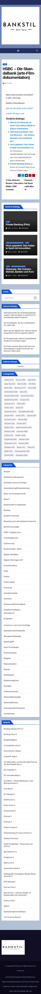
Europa (24, 400)
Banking (7, 510)
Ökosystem (21, 455)
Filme (4, 64)
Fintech (9, 407)
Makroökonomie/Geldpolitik (14, 631)
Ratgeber (7, 658)
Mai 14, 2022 (12, 252)
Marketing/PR (9, 642)
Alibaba (9, 380)
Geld (19, 407)
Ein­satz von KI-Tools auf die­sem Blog (27, 982)
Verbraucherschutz (11, 691)
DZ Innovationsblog (11, 775)
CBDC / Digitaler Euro (12, 532)
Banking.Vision (9, 734)
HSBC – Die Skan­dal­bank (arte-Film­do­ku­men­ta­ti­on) (19, 73)
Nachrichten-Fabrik (11, 868)
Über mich (29, 991)
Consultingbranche (11, 538)
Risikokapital (9, 675)
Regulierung (11, 439)
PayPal (9, 435)
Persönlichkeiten (10, 653)
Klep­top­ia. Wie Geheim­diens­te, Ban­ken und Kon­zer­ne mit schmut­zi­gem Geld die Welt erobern (20, 273)
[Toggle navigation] (18, 50)
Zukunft (9, 455)
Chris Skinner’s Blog (12, 751)
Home (7, 977)
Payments (22, 431)
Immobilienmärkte (10, 593)
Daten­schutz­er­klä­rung (8, 982)
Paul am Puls (9, 887)
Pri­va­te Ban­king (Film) (20, 164)
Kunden (21, 423)
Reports (7, 669)
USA (31, 447)
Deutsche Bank (12, 396)
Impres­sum (6, 986)
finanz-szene (9, 805)
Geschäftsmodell (26, 411)
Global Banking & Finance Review (17, 833)
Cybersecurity (9, 543)
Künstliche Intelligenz (12, 610)
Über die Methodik (19, 991)
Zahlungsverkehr (22, 451)
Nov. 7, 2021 (12, 275)
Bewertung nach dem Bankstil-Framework (20, 521)
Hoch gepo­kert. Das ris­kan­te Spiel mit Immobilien (20, 247)
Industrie (31, 415)
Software (24, 439)
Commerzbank (11, 392)
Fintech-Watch (9, 582)
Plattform (20, 435)
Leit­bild (18, 986)
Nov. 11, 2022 (12, 228)
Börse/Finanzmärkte (11, 527)
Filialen (21, 404)
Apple (32, 380)
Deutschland (27, 396)
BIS (32, 384)
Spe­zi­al (11, 991)
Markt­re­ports (24, 986)
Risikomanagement (11, 680)
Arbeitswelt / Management (14, 477)
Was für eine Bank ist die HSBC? (19, 108)
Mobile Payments (23, 427)
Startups (23, 443)
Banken (22, 384)
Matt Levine (8, 863)
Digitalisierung (11, 400)
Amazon (20, 380)
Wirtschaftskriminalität (12, 697)
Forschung (8, 588)
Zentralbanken (9, 714)
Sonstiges (7, 686)
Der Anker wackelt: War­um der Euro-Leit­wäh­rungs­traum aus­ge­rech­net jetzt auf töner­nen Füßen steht (19, 348)
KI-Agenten (8, 619)
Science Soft (8, 901)
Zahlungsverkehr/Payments (14, 708)
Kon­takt (13, 986)
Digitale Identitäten (11, 554)
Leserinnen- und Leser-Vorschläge (17, 625)
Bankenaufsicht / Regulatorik (15, 505)
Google (9, 415)
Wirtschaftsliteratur (18, 266)
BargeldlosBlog (10, 740)
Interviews (8, 599)
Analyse (7, 471)
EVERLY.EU (8, 800)
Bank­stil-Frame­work (16, 977)
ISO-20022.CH (9, 852)
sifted (6, 906)
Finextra (7, 816)
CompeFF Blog (9, 756)
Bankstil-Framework (11, 516)
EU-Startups (8, 794)
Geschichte (10, 411)
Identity (20, 415)
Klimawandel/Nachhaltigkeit (14, 604)
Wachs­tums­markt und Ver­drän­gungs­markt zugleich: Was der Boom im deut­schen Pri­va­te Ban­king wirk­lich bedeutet (20, 315)
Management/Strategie (12, 636)
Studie (21, 447)
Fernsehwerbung (10, 565)
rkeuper (24, 228)
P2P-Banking (9, 882)
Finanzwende (9, 811)
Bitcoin (8, 388)
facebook (10, 404)
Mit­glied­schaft (33, 986)
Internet (22, 419)
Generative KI (9, 613)
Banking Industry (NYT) (13, 729)
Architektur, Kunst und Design (15, 483)
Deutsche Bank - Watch (13, 549)
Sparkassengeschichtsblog (14, 912)
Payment (9, 431)
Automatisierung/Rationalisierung (16, 488)
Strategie (10, 447)
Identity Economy (10, 838)
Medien (9, 427)
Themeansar (20, 970)
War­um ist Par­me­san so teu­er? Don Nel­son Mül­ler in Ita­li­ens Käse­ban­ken (22, 125)
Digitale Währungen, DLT (13, 560)
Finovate (7, 822)
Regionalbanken (10, 664)
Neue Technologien (11, 647)
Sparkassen (10, 443)
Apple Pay (10, 384)
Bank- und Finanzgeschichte (14, 242)
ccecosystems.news (11, 745)
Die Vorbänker (9, 770)
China (32, 388)
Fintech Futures (10, 827)
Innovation (10, 419)
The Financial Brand (11, 917)
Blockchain (20, 388)
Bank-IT (7, 499)
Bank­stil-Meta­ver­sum (28, 977)
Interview (10, 423)
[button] (37, 50)
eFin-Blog (7, 789)
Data (23, 392)
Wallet (9, 451)
